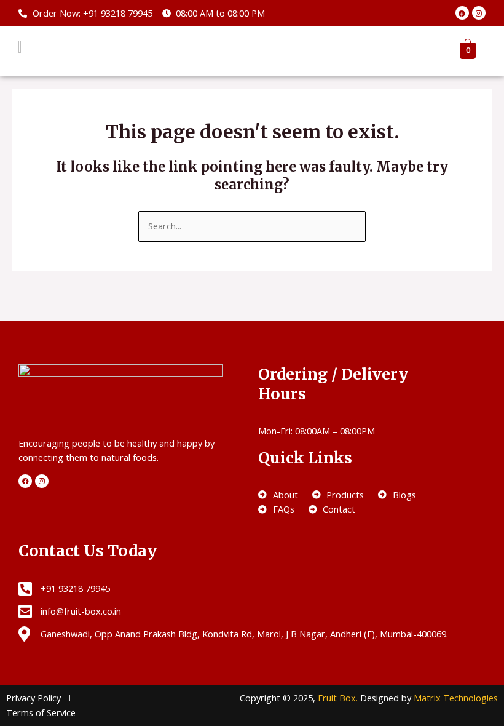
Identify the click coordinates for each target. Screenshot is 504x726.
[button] (420, 51)
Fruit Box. (339, 698)
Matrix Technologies (456, 698)
